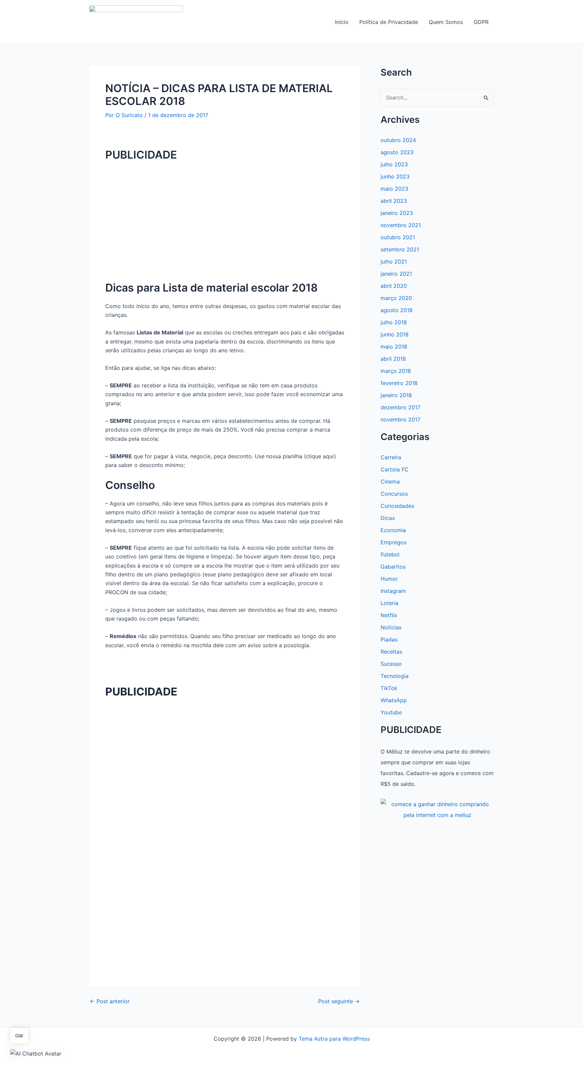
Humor (389, 578)
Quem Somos (446, 22)
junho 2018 (395, 334)
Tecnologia (395, 676)
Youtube (391, 712)
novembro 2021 (401, 225)
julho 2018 (394, 322)
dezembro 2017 (400, 407)
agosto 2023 (397, 152)
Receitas (391, 651)
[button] (35, 1053)
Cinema (390, 481)
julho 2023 (394, 164)
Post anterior (110, 1001)
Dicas (388, 518)
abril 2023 (394, 200)
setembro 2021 (400, 249)
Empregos (394, 542)
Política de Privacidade (388, 22)
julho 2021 (394, 261)
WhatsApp (394, 700)
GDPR (481, 22)
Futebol (390, 554)
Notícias (391, 627)
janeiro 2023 (397, 213)
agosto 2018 (397, 310)
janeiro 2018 (396, 395)
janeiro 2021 (396, 273)
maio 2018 (394, 346)
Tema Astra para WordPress (334, 1038)
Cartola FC (395, 469)
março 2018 (396, 370)
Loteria (389, 603)
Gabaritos (393, 566)
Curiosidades (397, 505)
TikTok (389, 688)
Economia (393, 530)
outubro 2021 (398, 237)
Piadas (389, 639)
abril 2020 (394, 285)
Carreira (391, 457)
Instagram (393, 590)
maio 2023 (394, 188)
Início (342, 22)
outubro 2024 (398, 140)
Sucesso (391, 663)
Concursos (394, 493)
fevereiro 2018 (399, 383)
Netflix (389, 615)
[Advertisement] (224, 215)
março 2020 (396, 298)
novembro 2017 (400, 419)
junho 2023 (395, 176)
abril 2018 (393, 358)
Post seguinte (339, 1001)
